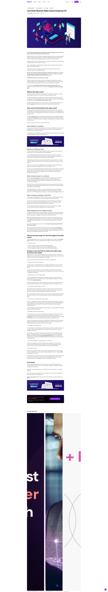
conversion (29, 316)
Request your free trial (31, 376)
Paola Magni (31, 13)
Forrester (36, 117)
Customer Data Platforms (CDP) (46, 335)
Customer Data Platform (31, 8)
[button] (55, 399)
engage (32, 104)
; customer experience (37, 280)
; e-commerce (36, 177)
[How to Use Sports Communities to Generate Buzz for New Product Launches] (54, 502)
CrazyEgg (34, 116)
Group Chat (51, 8)
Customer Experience (39, 8)
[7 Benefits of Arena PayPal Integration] (72, 502)
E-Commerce (46, 8)
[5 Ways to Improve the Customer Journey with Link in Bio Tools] (35, 502)
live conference (59, 227)
